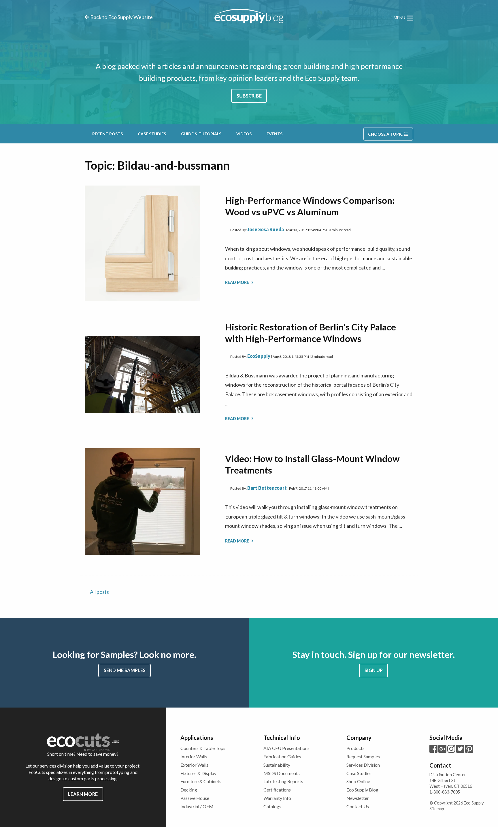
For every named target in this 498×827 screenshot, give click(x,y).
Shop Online (358, 781)
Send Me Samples (125, 670)
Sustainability (276, 765)
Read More (237, 282)
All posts (99, 592)
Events (274, 133)
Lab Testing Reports (283, 781)
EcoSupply (258, 356)
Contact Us (357, 806)
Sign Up (374, 670)
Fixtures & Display (198, 773)
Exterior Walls (194, 765)
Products (355, 748)
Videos (244, 133)
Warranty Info (277, 798)
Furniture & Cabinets (200, 781)
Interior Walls (193, 756)
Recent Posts (107, 133)
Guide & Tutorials (201, 133)
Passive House (194, 798)
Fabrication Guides (282, 756)
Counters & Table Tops (202, 748)
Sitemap (436, 808)
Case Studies (152, 133)
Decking (188, 789)
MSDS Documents (281, 773)
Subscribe (249, 95)
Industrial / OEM (197, 806)
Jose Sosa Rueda (265, 229)
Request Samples (363, 756)
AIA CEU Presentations (286, 748)
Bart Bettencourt (267, 488)
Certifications (277, 789)
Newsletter (357, 798)
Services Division (363, 765)
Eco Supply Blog (362, 789)
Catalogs (272, 806)
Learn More (83, 794)
